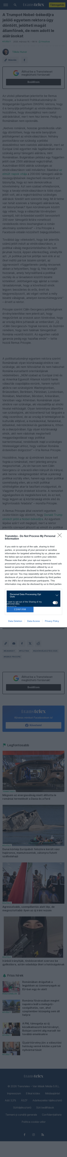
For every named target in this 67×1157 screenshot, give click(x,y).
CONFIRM (20, 609)
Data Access (33, 621)
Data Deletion (15, 621)
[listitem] (32, 595)
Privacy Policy (52, 621)
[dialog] (33, 578)
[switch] (55, 602)
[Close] (61, 536)
